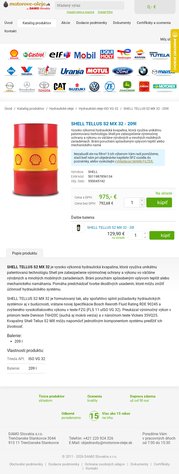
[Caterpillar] (60, 86)
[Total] (124, 53)
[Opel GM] (10, 86)
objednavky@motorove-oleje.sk (106, 443)
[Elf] (59, 53)
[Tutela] (160, 53)
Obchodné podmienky (26, 464)
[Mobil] (84, 53)
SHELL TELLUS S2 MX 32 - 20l (110, 227)
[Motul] (97, 70)
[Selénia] (47, 70)
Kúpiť (162, 202)
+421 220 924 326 (98, 438)
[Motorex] (164, 86)
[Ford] (122, 70)
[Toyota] (44, 86)
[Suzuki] (77, 86)
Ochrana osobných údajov (105, 464)
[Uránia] (72, 70)
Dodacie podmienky (63, 464)
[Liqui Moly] (106, 53)
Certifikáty (162, 464)
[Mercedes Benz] (26, 86)
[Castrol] (34, 53)
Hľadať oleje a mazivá (80, 12)
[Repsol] (140, 53)
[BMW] (143, 70)
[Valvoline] (27, 70)
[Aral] (11, 70)
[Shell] (14, 53)
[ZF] (110, 86)
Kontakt (92, 468)
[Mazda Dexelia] (163, 70)
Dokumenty (139, 464)
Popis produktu (24, 253)
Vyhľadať (119, 5)
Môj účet (167, 39)
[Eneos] (144, 86)
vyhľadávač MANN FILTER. (134, 161)
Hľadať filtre (105, 12)
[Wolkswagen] (94, 86)
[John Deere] (127, 86)
